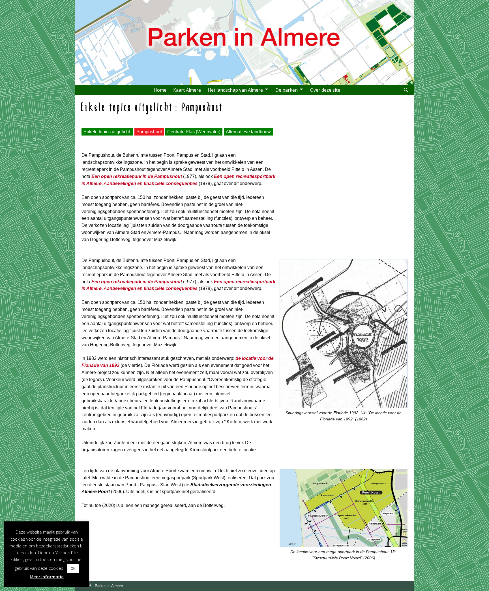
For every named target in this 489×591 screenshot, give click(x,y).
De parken (286, 90)
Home (160, 90)
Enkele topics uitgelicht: (107, 131)
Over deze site (325, 90)
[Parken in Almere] (246, 68)
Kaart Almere (187, 90)
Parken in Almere (109, 586)
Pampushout (149, 131)
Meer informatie (47, 576)
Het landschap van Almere (235, 90)
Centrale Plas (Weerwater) (193, 131)
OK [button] (73, 568)
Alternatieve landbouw (248, 131)
